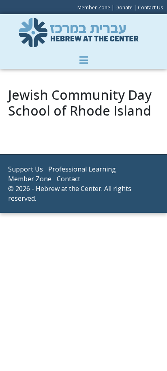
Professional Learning (82, 169)
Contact (68, 178)
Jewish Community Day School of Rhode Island (80, 102)
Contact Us (150, 7)
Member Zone (93, 7)
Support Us (25, 169)
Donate (124, 7)
